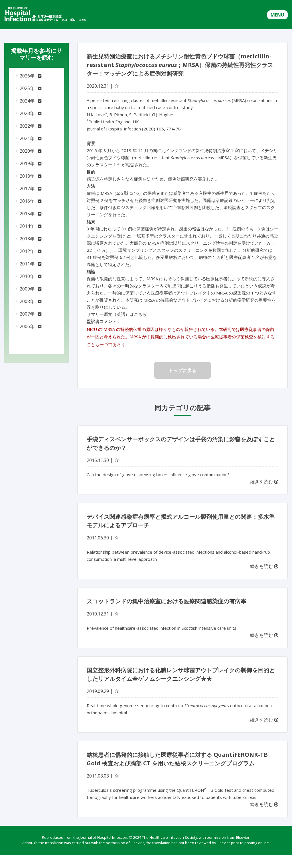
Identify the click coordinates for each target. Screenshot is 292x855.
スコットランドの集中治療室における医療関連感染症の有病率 (166, 601)
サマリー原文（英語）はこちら (117, 314)
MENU (277, 15)
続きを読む (262, 481)
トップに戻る (182, 370)
